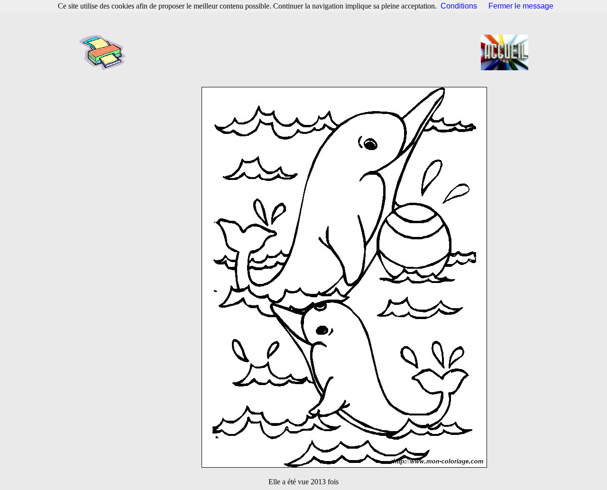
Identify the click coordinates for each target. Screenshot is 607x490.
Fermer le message (520, 6)
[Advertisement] (306, 52)
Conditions (459, 6)
